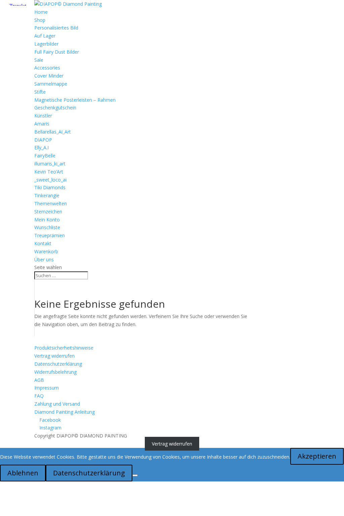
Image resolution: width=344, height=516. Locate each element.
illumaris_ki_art (50, 163)
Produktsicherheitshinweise (63, 348)
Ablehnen (22, 472)
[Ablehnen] (135, 475)
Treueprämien (49, 235)
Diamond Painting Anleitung (64, 412)
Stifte (40, 92)
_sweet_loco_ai (50, 179)
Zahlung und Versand (57, 404)
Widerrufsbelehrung (55, 372)
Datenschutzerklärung (58, 364)
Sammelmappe (50, 84)
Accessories (47, 67)
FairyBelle (44, 155)
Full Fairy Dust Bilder (56, 52)
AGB (39, 380)
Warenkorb (46, 251)
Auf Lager (44, 36)
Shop (39, 20)
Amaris (41, 123)
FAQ (39, 396)
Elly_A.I (41, 147)
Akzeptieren (317, 456)
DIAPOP (43, 140)
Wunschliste (47, 227)
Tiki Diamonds (50, 187)
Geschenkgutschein (55, 107)
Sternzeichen (48, 211)
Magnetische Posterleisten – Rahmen (75, 100)
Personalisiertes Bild (56, 27)
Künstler (43, 115)
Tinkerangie (46, 195)
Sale (38, 60)
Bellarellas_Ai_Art (52, 131)
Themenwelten (50, 203)
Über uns (44, 259)
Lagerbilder (46, 44)
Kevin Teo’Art (48, 171)
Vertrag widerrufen (54, 356)
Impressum (46, 387)
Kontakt (42, 243)
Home (41, 12)
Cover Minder (48, 75)
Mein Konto (47, 219)
